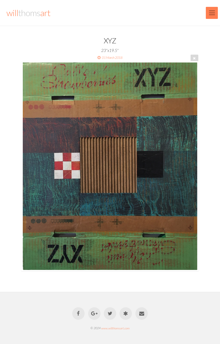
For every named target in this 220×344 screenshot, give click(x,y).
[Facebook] (78, 313)
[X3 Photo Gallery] (126, 313)
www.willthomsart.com (115, 328)
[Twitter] (110, 313)
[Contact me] (141, 313)
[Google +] (94, 313)
